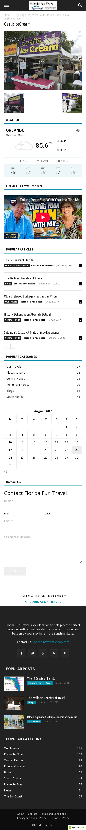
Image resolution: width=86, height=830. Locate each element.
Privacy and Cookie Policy (31, 818)
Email (8, 521)
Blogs (8, 283)
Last (47, 513)
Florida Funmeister (42, 265)
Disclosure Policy (59, 818)
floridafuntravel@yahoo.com (50, 642)
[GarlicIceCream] (43, 89)
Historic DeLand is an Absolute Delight (27, 314)
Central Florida (12, 319)
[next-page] (12, 346)
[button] (6, 5)
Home (7, 15)
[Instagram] (32, 653)
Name (8, 501)
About (20, 814)
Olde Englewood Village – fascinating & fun (30, 296)
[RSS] (54, 653)
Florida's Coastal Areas (16, 265)
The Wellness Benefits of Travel (23, 278)
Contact (32, 814)
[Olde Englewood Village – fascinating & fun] (14, 722)
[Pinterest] (43, 653)
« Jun (7, 471)
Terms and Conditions (53, 814)
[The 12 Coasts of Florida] (14, 684)
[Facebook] (21, 653)
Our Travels (11, 301)
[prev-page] (6, 346)
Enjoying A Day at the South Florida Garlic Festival (42, 15)
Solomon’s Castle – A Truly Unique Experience (31, 332)
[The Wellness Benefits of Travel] (14, 703)
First (6, 513)
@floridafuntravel (43, 602)
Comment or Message (18, 537)
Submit (15, 571)
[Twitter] (65, 653)
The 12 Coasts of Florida (19, 260)
